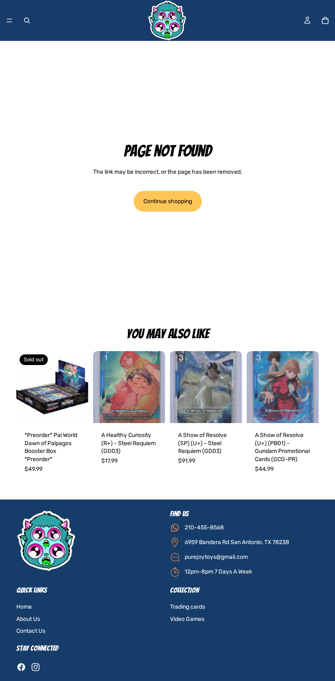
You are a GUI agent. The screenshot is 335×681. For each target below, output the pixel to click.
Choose (159, 410)
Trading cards (187, 606)
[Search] (27, 20)
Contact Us (30, 630)
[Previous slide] (102, 387)
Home (24, 606)
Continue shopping (167, 201)
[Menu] (9, 20)
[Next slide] (156, 387)
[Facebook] (21, 667)
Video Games (187, 619)
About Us (28, 619)
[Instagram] (35, 667)
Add (236, 410)
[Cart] (325, 20)
